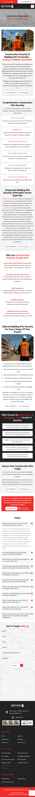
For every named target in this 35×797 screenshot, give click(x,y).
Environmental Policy (7, 782)
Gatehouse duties (23, 762)
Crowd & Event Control (8, 759)
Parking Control (5, 762)
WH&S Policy (5, 779)
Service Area (21, 742)
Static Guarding (6, 753)
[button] (32, 6)
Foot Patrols (5, 756)
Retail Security (22, 759)
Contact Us (4, 742)
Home (3, 736)
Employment (5, 739)
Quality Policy (21, 779)
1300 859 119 (26, 482)
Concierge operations (24, 756)
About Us (20, 736)
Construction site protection (6, 767)
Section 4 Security (7, 199)
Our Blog (20, 739)
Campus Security (22, 753)
